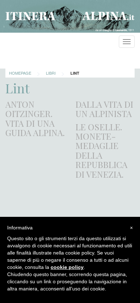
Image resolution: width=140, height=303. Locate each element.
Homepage (20, 73)
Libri (51, 73)
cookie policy (67, 267)
